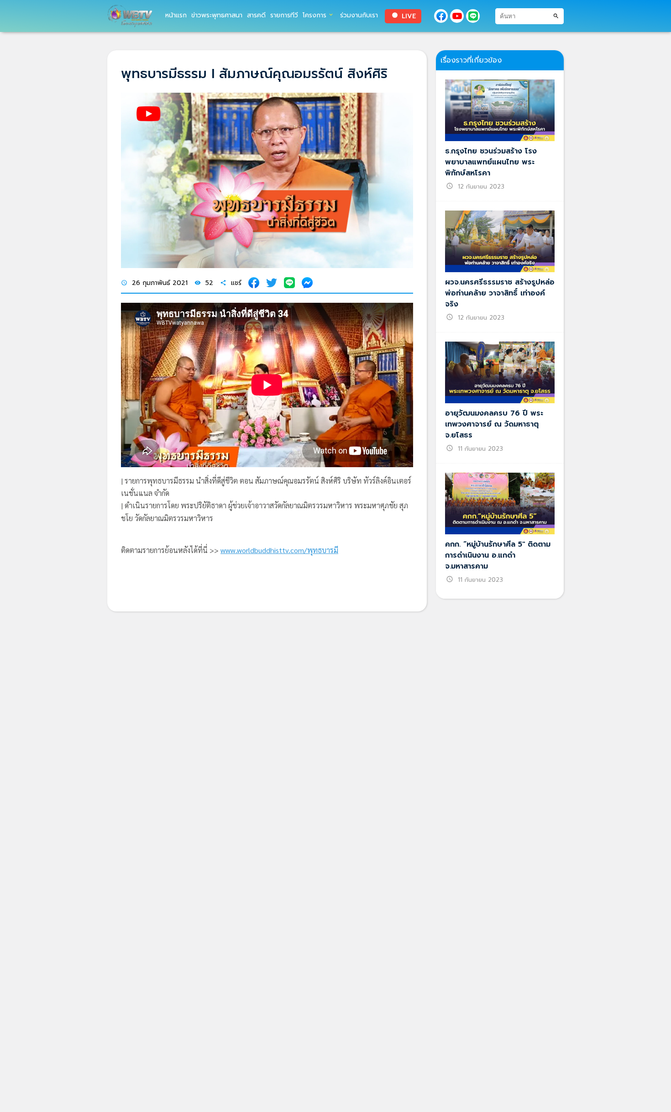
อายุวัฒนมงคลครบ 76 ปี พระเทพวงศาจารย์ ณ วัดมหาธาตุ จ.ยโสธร (494, 424)
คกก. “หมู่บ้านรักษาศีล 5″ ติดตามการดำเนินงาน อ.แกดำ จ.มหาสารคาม (497, 555)
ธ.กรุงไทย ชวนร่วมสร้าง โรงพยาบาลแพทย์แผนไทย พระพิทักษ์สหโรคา (491, 162)
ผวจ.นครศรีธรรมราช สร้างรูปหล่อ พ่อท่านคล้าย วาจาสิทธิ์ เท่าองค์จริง (500, 293)
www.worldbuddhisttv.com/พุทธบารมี (279, 550)
